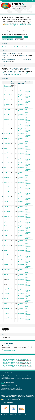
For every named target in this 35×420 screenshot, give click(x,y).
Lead (5, 303)
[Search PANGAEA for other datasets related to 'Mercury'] (8, 293)
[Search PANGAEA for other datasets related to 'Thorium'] (8, 313)
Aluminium (6, 95)
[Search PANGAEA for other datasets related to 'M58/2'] (14, 73)
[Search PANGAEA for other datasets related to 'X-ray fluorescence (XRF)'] (27, 92)
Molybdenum (7, 221)
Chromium (6, 138)
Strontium (6, 201)
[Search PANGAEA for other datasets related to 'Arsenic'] (7, 182)
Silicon (5, 100)
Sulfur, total (6, 109)
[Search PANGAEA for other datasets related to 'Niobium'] (8, 216)
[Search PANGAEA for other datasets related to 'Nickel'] (7, 157)
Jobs (8, 416)
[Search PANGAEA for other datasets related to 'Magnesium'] (9, 90)
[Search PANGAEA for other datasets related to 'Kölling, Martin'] (18, 91)
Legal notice (4, 414)
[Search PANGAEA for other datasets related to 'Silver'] (6, 225)
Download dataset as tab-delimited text (13, 346)
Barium (5, 264)
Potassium (6, 119)
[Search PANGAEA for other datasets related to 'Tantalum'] (8, 284)
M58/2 (12, 73)
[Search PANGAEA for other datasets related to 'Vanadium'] (9, 133)
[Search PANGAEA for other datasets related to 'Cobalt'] (7, 153)
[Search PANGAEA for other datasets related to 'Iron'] (6, 148)
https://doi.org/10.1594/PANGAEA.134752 (17, 26)
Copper (5, 163)
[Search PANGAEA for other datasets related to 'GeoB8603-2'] (11, 68)
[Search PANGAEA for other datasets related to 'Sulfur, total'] (9, 109)
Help (22, 12)
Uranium (6, 318)
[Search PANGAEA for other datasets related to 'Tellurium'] (8, 250)
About (26, 12)
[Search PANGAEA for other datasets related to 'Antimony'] (9, 245)
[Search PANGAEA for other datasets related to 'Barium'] (7, 264)
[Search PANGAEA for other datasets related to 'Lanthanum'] (9, 269)
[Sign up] (30, 1)
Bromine (6, 192)
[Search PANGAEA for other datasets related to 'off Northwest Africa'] (3, 73)
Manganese (6, 143)
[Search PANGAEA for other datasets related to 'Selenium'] (8, 187)
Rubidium (6, 196)
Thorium (6, 313)
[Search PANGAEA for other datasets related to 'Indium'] (7, 235)
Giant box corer (15, 74)
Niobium (6, 216)
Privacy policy (22, 414)
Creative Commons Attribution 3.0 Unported (20, 329)
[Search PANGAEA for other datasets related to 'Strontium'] (9, 201)
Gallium (5, 172)
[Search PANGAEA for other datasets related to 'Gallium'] (8, 172)
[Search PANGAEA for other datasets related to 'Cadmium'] (9, 230)
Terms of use (13, 414)
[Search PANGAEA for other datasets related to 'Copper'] (8, 162)
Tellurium (6, 250)
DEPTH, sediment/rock (7, 85)
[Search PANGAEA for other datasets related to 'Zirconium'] (9, 211)
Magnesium (6, 90)
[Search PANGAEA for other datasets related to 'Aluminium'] (9, 94)
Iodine (5, 255)
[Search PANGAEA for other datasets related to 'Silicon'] (7, 99)
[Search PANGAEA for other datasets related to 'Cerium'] (7, 274)
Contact (31, 12)
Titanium (6, 129)
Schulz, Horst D (7, 17)
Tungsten (6, 289)
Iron (5, 148)
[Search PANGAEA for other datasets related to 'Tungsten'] (8, 288)
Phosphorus (7, 104)
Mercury (6, 293)
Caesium (6, 260)
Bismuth (6, 308)
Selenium (6, 187)
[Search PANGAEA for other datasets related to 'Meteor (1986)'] (27, 73)
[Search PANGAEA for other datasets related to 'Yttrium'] (7, 206)
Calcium (5, 124)
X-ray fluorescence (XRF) (28, 91)
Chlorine (6, 114)
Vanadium (6, 133)
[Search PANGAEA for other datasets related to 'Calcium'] (8, 123)
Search (13, 12)
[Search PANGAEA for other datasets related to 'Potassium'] (9, 119)
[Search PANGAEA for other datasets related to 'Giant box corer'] (22, 74)
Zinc (5, 167)
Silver (5, 226)
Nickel (5, 158)
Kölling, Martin (19, 17)
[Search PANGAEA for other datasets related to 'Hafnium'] (8, 279)
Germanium (6, 177)
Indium (5, 235)
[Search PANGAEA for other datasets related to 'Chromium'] (9, 138)
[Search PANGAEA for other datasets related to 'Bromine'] (8, 191)
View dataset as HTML (9, 350)
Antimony (6, 245)
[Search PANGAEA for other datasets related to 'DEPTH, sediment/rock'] (4, 88)
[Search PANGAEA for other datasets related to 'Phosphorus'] (4, 106)
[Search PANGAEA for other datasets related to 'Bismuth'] (8, 308)
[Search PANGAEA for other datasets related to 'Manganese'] (9, 143)
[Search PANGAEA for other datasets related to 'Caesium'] (8, 259)
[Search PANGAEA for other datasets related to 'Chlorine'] (8, 114)
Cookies (3, 416)
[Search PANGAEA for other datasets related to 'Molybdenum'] (4, 222)
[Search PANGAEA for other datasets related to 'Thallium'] (8, 298)
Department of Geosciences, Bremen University (17, 22)
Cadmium (6, 230)
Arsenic (5, 182)
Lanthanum (6, 269)
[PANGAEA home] (6, 4)
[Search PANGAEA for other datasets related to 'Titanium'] (8, 128)
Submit (18, 12)
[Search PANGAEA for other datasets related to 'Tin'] (5, 240)
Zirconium (6, 211)
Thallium (6, 298)
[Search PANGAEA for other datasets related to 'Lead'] (6, 303)
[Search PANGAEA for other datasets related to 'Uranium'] (8, 318)
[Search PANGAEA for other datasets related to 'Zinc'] (6, 167)
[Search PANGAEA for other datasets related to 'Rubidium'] (9, 196)
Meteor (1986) (23, 73)
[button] (19, 39)
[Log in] (32, 1)
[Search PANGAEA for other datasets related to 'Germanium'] (10, 177)
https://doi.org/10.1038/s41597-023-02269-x (11, 399)
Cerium (5, 274)
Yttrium (5, 206)
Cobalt (5, 153)
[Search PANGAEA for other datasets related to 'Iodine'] (7, 254)
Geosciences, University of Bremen (12, 47)
